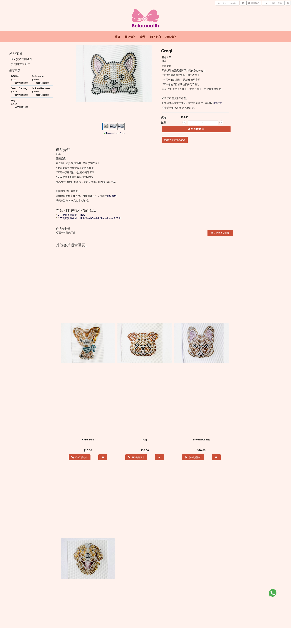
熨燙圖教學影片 (20, 64)
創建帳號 (233, 3)
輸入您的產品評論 (220, 233)
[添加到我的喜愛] (102, 457)
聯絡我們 (254, 3)
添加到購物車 (21, 83)
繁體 (280, 3)
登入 (224, 3)
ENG (266, 3)
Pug (13, 100)
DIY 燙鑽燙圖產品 (21, 59)
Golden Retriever (41, 88)
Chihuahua (37, 76)
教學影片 (15, 76)
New (82, 214)
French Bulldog (19, 88)
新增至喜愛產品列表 (175, 139)
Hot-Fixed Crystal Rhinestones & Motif (100, 218)
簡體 (273, 3)
